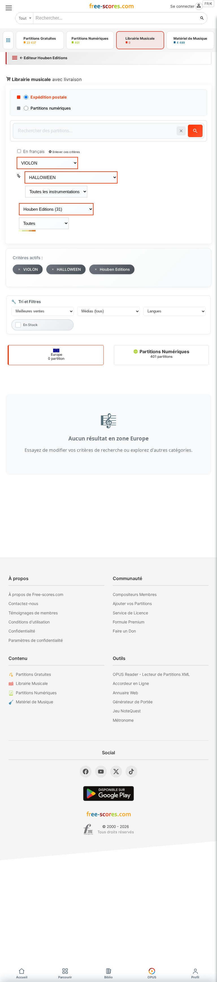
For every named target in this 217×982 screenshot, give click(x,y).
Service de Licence (130, 612)
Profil (195, 977)
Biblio (108, 977)
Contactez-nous (23, 603)
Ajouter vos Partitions (132, 603)
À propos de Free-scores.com (35, 594)
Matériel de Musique (34, 701)
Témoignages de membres (33, 612)
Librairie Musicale (32, 683)
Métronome (123, 720)
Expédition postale (49, 97)
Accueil (21, 977)
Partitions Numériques (163, 354)
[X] (116, 771)
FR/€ (208, 3)
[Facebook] (86, 771)
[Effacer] (181, 130)
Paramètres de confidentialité (35, 640)
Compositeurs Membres (135, 594)
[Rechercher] (202, 18)
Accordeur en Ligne (131, 683)
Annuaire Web (125, 692)
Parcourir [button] (65, 977)
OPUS (151, 977)
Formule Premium (128, 621)
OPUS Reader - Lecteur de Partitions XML (151, 674)
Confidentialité (21, 631)
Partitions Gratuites (33, 674)
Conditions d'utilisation (29, 621)
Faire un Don (124, 631)
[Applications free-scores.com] (8, 40)
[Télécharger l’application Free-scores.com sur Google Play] (108, 793)
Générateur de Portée (133, 701)
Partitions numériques (51, 108)
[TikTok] (131, 771)
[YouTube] (101, 771)
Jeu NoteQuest (127, 710)
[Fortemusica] (88, 829)
